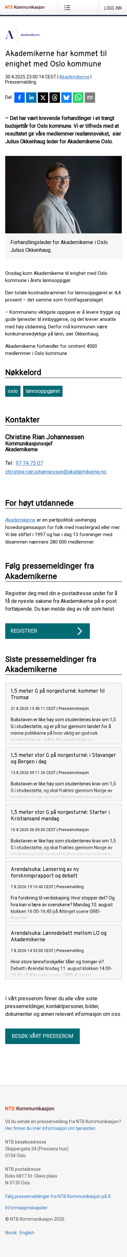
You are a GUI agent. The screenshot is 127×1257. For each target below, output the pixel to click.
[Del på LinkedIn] (31, 98)
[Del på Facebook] (19, 98)
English (27, 1232)
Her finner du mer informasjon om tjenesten (50, 1128)
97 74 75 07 (29, 463)
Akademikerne (74, 76)
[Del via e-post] (90, 98)
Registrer (23, 631)
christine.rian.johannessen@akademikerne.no (55, 472)
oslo (13, 391)
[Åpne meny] (68, 7)
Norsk (11, 1232)
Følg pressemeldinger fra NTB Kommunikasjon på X (58, 1196)
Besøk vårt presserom (42, 1036)
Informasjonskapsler (26, 1207)
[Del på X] (43, 98)
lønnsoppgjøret (43, 391)
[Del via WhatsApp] (78, 98)
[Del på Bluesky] (66, 98)
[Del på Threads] (54, 98)
